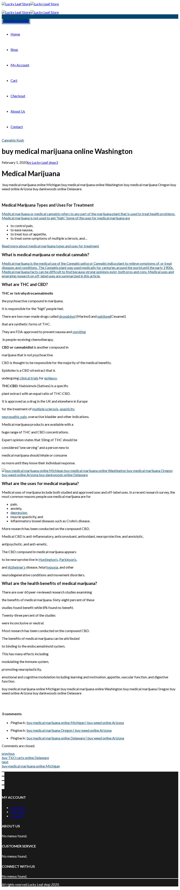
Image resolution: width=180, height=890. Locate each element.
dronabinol (67, 316)
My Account (20, 65)
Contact (17, 127)
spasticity (67, 409)
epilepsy (50, 378)
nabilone (103, 316)
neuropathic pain (14, 416)
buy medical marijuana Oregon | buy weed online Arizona (69, 730)
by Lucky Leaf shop (41, 162)
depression (19, 512)
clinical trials (29, 378)
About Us (18, 111)
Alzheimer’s (16, 567)
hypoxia (52, 567)
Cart (14, 80)
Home (15, 34)
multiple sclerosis (45, 409)
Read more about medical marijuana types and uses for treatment (50, 246)
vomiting (79, 332)
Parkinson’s (67, 559)
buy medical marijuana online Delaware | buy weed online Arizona (75, 738)
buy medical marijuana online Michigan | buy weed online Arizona (75, 722)
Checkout (18, 96)
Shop (14, 49)
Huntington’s (48, 559)
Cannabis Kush (13, 140)
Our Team (18, 812)
